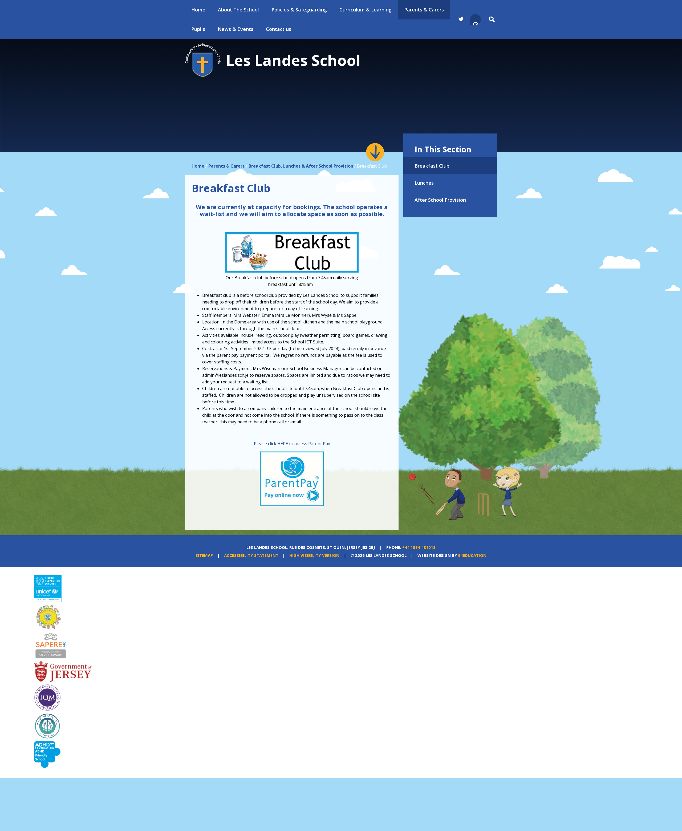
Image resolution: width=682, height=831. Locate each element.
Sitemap (204, 555)
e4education (472, 555)
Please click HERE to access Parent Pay (292, 444)
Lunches (424, 183)
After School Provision (440, 200)
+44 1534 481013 (419, 547)
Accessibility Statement (251, 555)
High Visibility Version (314, 555)
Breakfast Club (432, 166)
